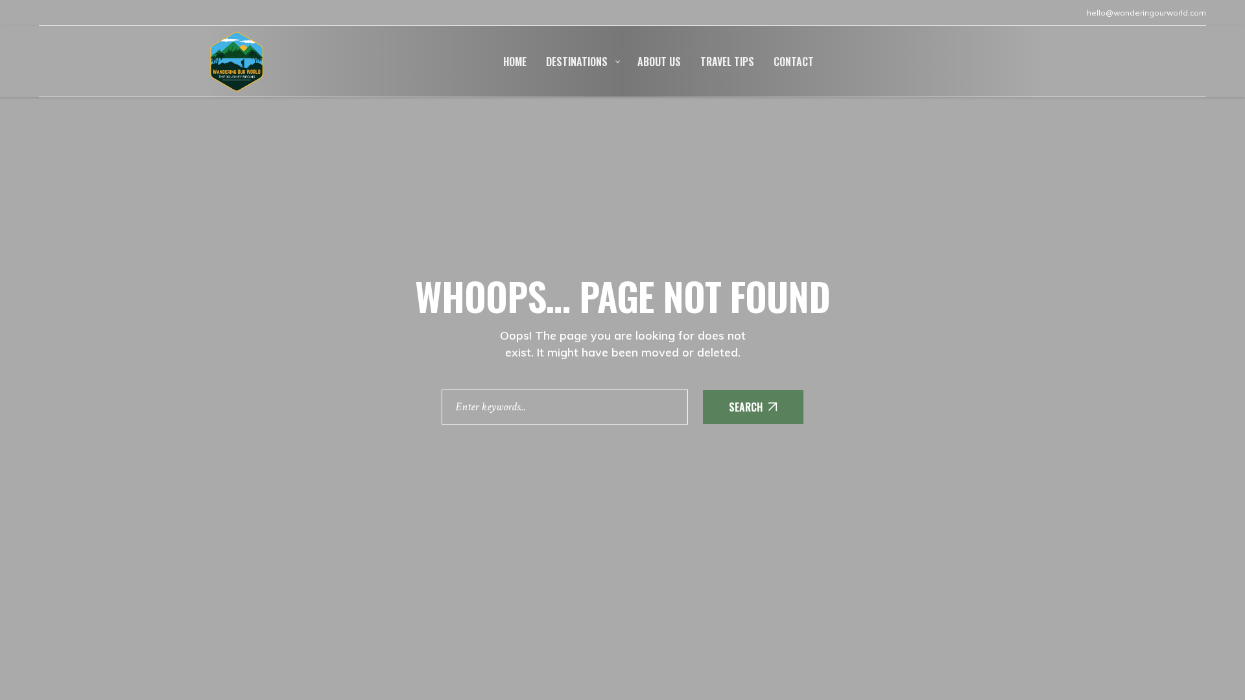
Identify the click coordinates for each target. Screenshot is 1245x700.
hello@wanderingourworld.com (1146, 13)
